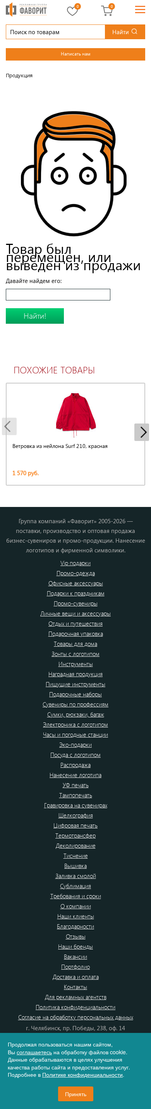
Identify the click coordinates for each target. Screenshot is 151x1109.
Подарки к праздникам (76, 593)
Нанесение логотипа (75, 775)
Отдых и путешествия (75, 623)
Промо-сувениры (76, 603)
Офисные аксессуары (75, 583)
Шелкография (75, 815)
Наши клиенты (75, 916)
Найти (120, 32)
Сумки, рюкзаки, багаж (75, 714)
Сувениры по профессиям (75, 704)
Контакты (75, 987)
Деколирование (76, 845)
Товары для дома (75, 643)
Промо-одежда (76, 573)
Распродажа (75, 765)
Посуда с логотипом (75, 754)
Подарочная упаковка (75, 633)
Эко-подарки (75, 744)
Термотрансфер (75, 835)
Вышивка (75, 865)
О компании (75, 906)
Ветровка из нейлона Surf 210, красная (60, 446)
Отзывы (76, 936)
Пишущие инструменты (75, 684)
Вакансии (75, 956)
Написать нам (75, 53)
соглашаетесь (34, 1052)
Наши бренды (75, 946)
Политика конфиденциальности (75, 1007)
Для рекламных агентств (75, 997)
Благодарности (75, 926)
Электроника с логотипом (75, 724)
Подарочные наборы (75, 694)
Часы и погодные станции (75, 734)
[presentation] (9, 426)
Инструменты (75, 664)
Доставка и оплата (76, 977)
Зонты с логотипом (75, 654)
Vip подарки (75, 563)
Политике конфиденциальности (82, 1074)
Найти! (35, 315)
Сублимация (75, 886)
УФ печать (76, 785)
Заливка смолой (75, 876)
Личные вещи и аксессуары (75, 613)
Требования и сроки (75, 896)
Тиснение (75, 855)
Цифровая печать (75, 825)
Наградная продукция (75, 674)
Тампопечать (75, 795)
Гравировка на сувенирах (75, 805)
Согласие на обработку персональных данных (75, 1017)
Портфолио (75, 966)
